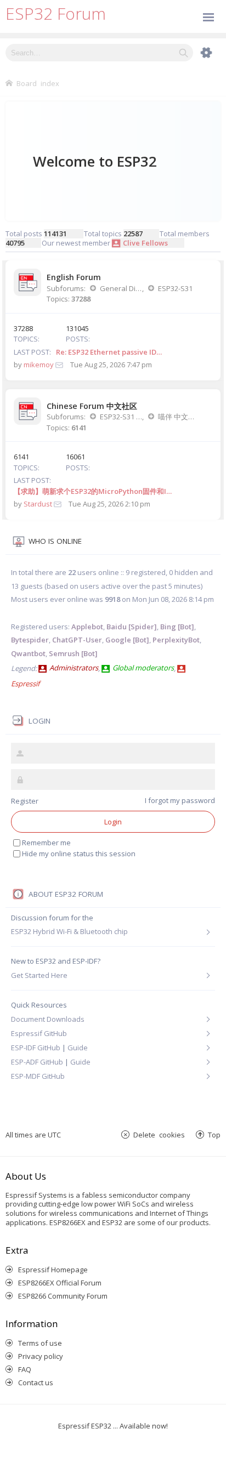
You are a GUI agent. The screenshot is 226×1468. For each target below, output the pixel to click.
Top (214, 1134)
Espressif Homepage (53, 1269)
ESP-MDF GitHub (38, 1076)
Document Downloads (47, 1019)
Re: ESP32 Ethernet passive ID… (109, 352)
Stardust (38, 504)
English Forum (74, 277)
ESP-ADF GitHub (37, 1062)
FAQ (24, 1369)
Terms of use (40, 1343)
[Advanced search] (201, 52)
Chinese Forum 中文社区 (92, 406)
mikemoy (39, 364)
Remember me (46, 842)
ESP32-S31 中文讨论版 (121, 417)
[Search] (183, 52)
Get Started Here (39, 975)
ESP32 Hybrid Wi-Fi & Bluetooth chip (69, 931)
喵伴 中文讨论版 (179, 417)
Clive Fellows (145, 243)
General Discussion (121, 288)
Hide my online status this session (78, 853)
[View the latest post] (59, 364)
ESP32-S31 (175, 288)
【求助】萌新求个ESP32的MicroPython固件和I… (93, 491)
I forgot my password (180, 800)
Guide (77, 1047)
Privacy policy (40, 1356)
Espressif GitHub (39, 1033)
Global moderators (143, 668)
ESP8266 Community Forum (63, 1296)
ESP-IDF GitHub (35, 1047)
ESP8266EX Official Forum (59, 1283)
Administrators (73, 668)
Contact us (35, 1382)
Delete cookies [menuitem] (159, 1134)
